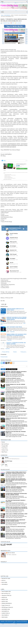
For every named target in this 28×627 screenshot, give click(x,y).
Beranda (15, 351)
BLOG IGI (3, 580)
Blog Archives (13, 369)
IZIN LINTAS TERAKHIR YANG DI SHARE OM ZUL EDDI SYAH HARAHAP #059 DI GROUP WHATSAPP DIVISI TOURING (16, 480)
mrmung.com (26, 625)
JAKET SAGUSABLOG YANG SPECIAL (14, 326)
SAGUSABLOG (7, 15)
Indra (6, 464)
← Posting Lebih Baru (5, 351)
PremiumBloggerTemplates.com (5, 625)
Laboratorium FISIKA (6, 595)
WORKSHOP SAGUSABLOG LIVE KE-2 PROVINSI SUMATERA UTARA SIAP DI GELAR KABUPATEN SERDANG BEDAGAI (17, 318)
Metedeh (6, 457)
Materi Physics (4, 451)
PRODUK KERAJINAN (6, 603)
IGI (14, 622)
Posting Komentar (4, 356)
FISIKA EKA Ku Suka (11, 621)
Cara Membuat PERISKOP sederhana (13, 378)
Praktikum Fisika (5, 449)
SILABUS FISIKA (5, 613)
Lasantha (21, 624)
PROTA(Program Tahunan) (7, 607)
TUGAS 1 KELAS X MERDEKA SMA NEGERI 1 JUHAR (16, 513)
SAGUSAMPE (4, 611)
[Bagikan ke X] (4, 304)
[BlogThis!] (3, 304)
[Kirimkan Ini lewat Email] (2, 304)
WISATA (3, 617)
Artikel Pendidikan (5, 591)
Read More (3, 314)
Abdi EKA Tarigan (8, 461)
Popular (3, 369)
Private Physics (5, 447)
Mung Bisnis (21, 625)
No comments (18, 22)
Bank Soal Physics (5, 444)
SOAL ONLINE (4, 615)
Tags (8, 369)
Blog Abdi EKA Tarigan (6, 578)
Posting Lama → (24, 351)
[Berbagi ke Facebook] (5, 304)
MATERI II (4, 599)
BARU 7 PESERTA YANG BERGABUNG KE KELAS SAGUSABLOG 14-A (14, 20)
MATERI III (4, 601)
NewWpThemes (10, 624)
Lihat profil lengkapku (11, 554)
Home (2, 15)
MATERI (3, 597)
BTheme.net (13, 625)
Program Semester (5, 605)
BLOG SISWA (4, 582)
